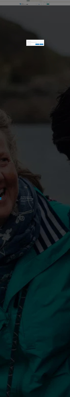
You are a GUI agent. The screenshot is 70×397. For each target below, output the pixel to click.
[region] (35, 43)
